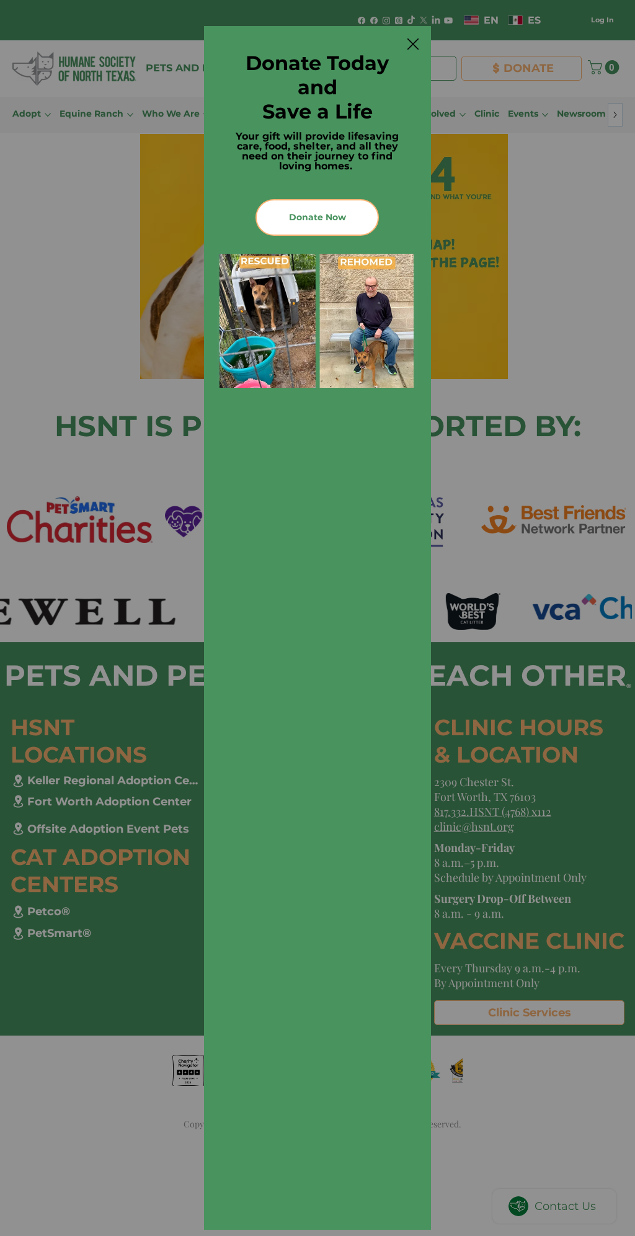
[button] (413, 44)
